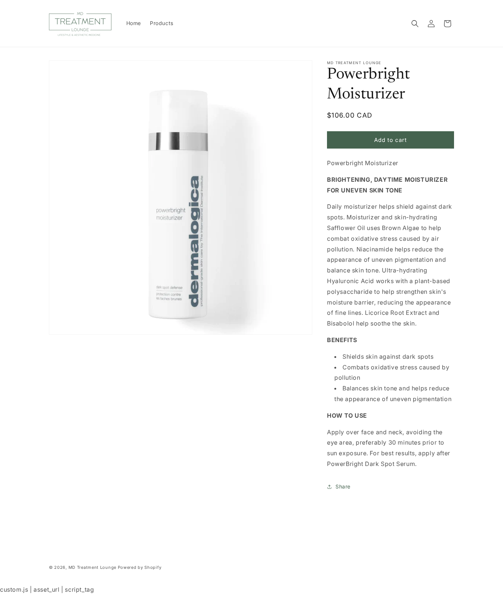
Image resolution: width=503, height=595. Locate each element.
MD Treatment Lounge (92, 567)
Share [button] (343, 486)
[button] (415, 23)
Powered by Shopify (140, 567)
